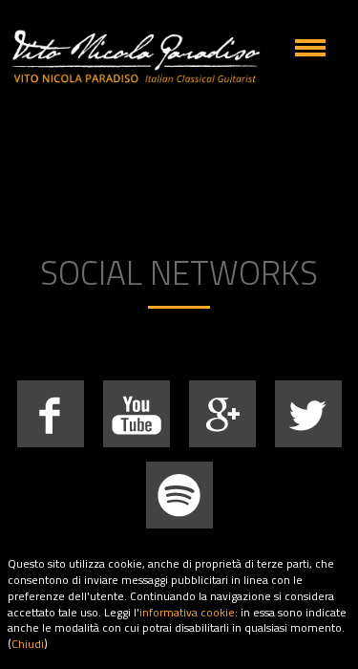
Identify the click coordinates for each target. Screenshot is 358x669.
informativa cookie (187, 612)
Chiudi (27, 644)
